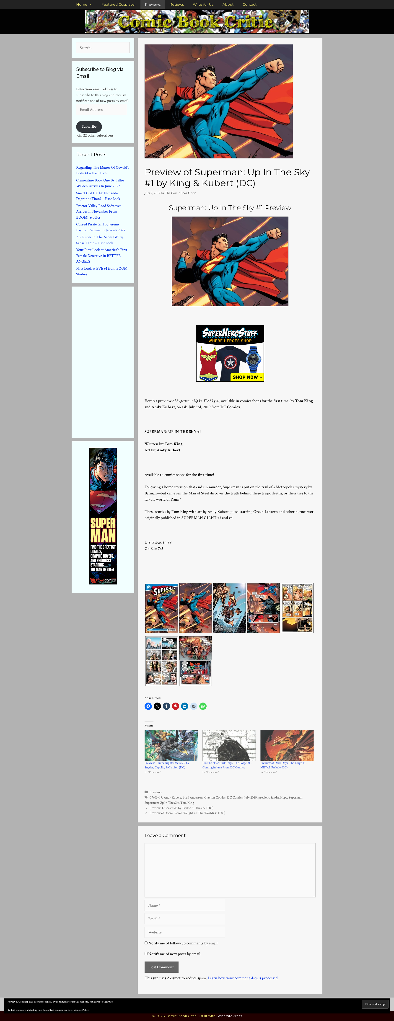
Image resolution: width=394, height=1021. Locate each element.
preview (263, 797)
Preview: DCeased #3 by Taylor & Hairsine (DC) (181, 808)
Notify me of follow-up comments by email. (183, 943)
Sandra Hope (278, 797)
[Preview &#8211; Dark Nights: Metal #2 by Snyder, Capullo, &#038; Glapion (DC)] (171, 745)
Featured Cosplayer (118, 4)
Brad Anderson (193, 797)
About (228, 4)
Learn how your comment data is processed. (243, 978)
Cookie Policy (81, 1010)
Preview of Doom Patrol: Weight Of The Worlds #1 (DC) (187, 813)
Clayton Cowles (215, 797)
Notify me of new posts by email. (174, 953)
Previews (153, 4)
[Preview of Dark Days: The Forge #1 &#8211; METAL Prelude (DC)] (287, 745)
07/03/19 (156, 797)
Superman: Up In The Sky (162, 802)
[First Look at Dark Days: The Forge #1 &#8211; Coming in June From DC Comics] (229, 745)
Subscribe (89, 126)
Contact (250, 4)
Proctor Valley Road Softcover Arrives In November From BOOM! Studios (98, 211)
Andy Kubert (172, 797)
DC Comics (235, 797)
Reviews (177, 4)
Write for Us (203, 4)
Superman (295, 797)
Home (81, 4)
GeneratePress (229, 1016)
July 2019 (250, 797)
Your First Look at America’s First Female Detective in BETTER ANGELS (101, 255)
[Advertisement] (110, 361)
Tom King (187, 802)
